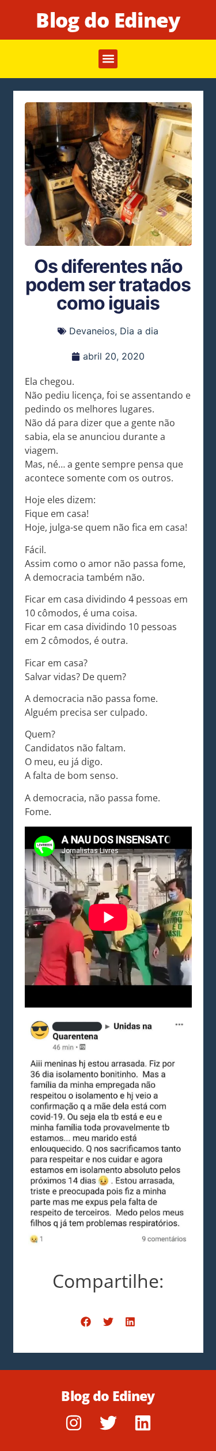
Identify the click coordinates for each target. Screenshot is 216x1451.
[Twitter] (108, 1422)
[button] (108, 58)
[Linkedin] (142, 1422)
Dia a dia (139, 331)
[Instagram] (73, 1422)
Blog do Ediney (108, 19)
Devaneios (92, 331)
